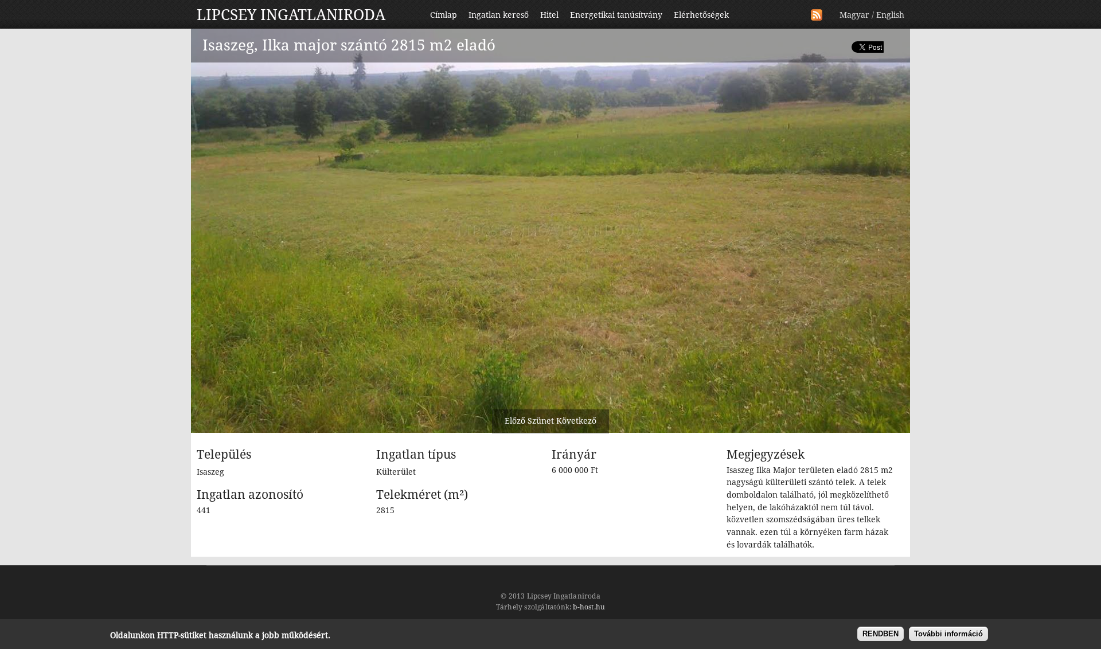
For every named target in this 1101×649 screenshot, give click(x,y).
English (890, 14)
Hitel (549, 14)
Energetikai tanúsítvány (616, 14)
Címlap (443, 14)
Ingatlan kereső (498, 14)
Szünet (541, 420)
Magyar (854, 14)
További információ (948, 634)
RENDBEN (880, 634)
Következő (576, 420)
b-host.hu (589, 607)
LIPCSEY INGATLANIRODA (291, 15)
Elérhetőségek (701, 14)
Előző (515, 420)
